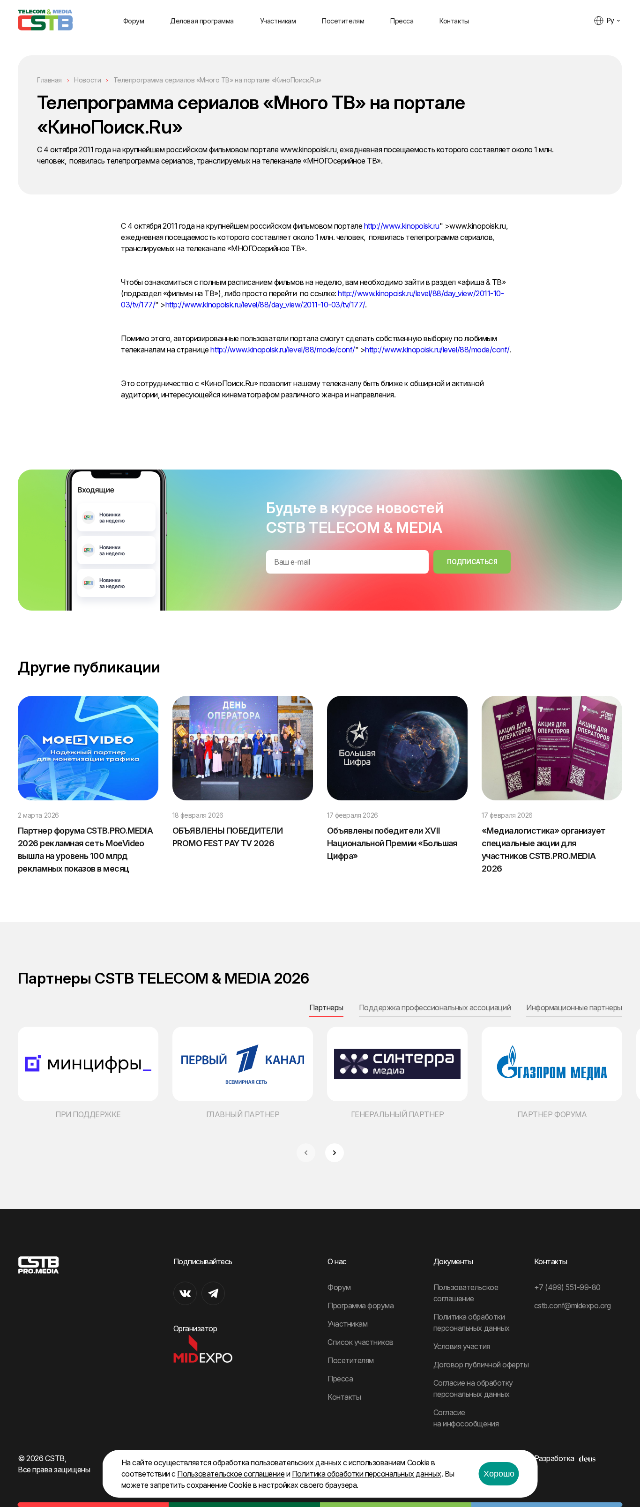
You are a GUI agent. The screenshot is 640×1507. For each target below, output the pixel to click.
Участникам (278, 21)
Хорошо (499, 1473)
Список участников (360, 1342)
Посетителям (343, 21)
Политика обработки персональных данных (366, 1473)
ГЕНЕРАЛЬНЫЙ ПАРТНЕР (397, 1114)
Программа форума (360, 1305)
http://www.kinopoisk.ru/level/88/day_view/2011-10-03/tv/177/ (265, 304)
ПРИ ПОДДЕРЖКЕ (88, 1114)
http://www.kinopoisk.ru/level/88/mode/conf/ (282, 349)
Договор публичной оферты (480, 1364)
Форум (133, 21)
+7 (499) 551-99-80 (567, 1287)
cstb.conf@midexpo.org (572, 1305)
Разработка (554, 1458)
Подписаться (472, 562)
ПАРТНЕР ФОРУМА (552, 1114)
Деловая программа (202, 21)
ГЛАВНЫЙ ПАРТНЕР (243, 1114)
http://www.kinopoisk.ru (401, 226)
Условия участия (461, 1346)
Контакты (454, 21)
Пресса (401, 21)
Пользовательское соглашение (230, 1473)
